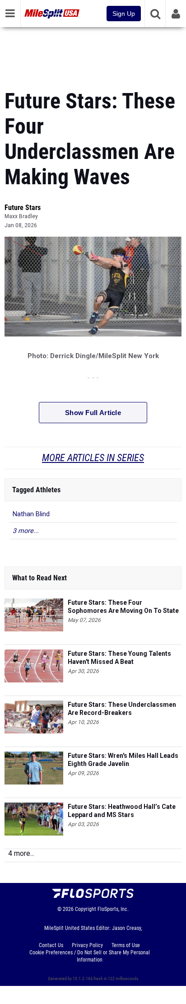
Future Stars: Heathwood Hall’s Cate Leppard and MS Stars (122, 810)
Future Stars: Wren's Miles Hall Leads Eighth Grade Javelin (123, 759)
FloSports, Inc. (113, 909)
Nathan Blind (31, 514)
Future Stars (23, 207)
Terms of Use (126, 945)
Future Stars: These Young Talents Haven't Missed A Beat (119, 657)
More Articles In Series (93, 457)
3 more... (26, 531)
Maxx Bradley (21, 216)
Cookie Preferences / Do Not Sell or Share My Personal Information (89, 956)
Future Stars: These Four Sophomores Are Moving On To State (123, 606)
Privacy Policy (87, 945)
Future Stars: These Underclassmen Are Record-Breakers (122, 708)
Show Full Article (93, 412)
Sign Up (123, 13)
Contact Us (51, 945)
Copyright (85, 909)
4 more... (21, 853)
